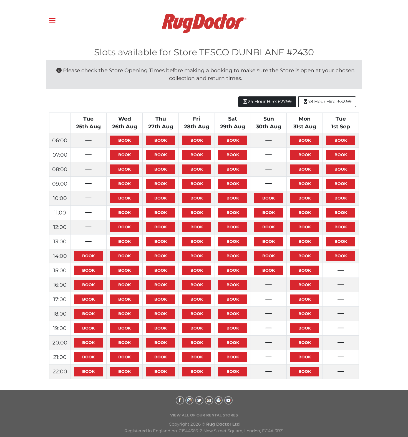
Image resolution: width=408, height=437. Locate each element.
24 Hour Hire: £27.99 (269, 101)
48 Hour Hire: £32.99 (329, 101)
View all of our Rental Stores (204, 415)
